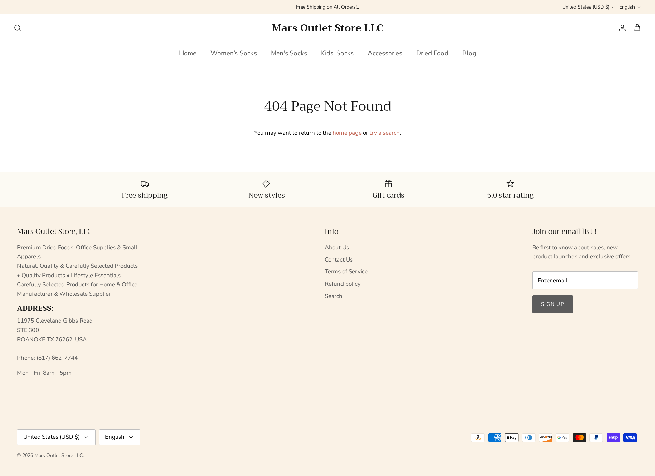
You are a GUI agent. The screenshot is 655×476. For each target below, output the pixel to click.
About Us (337, 247)
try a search (384, 133)
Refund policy (343, 284)
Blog (469, 53)
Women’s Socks (233, 53)
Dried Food (432, 53)
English (627, 7)
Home (187, 53)
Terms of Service (346, 272)
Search (334, 296)
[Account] (620, 28)
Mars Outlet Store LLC (58, 455)
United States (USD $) (585, 7)
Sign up (552, 304)
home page (347, 133)
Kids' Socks (337, 53)
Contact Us (339, 260)
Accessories (385, 53)
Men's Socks (289, 53)
